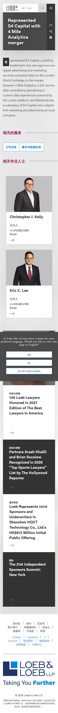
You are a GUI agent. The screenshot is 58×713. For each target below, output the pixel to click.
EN (23, 8)
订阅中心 (37, 644)
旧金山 (46, 627)
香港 (42, 631)
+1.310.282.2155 (19, 304)
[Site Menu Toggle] (51, 8)
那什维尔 (13, 627)
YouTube (12, 640)
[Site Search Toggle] (42, 8)
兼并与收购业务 (31, 147)
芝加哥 (41, 623)
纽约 (28, 623)
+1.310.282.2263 (19, 230)
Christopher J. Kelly (26, 216)
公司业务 (11, 147)
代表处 (30, 631)
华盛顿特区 (30, 627)
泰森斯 (16, 631)
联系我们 (28, 640)
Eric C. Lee (19, 290)
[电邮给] (51, 25)
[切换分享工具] (50, 31)
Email (13, 234)
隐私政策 (44, 640)
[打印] (50, 37)
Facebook (32, 637)
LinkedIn (16, 637)
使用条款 (21, 644)
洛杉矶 (16, 623)
